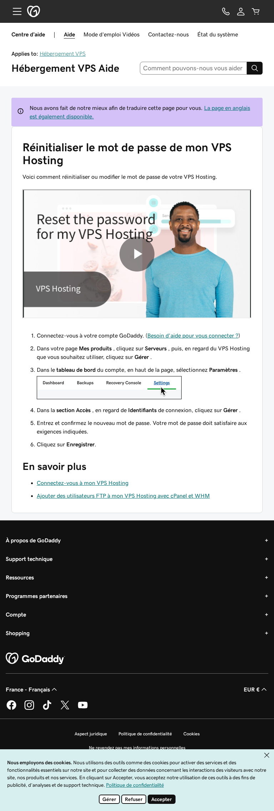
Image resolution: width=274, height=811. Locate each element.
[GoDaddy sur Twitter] (65, 708)
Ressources (20, 577)
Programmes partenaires (36, 596)
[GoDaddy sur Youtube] (82, 708)
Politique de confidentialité (145, 733)
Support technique (29, 559)
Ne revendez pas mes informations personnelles (137, 747)
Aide (69, 34)
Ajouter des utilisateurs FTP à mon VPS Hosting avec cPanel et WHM (123, 495)
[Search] (255, 68)
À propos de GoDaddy (33, 540)
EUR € (252, 689)
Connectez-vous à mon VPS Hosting (82, 483)
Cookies (191, 733)
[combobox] (193, 68)
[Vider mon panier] (256, 11)
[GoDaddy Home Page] (35, 659)
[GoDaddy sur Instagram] (29, 708)
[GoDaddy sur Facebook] (11, 708)
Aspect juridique (91, 733)
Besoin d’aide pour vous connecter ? (192, 335)
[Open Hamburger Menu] (14, 11)
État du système (217, 34)
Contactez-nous (168, 34)
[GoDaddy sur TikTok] (47, 708)
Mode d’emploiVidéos (111, 34)
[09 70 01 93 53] (226, 11)
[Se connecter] (241, 11)
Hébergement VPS (63, 53)
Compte (16, 614)
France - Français (28, 689)
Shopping (18, 633)
